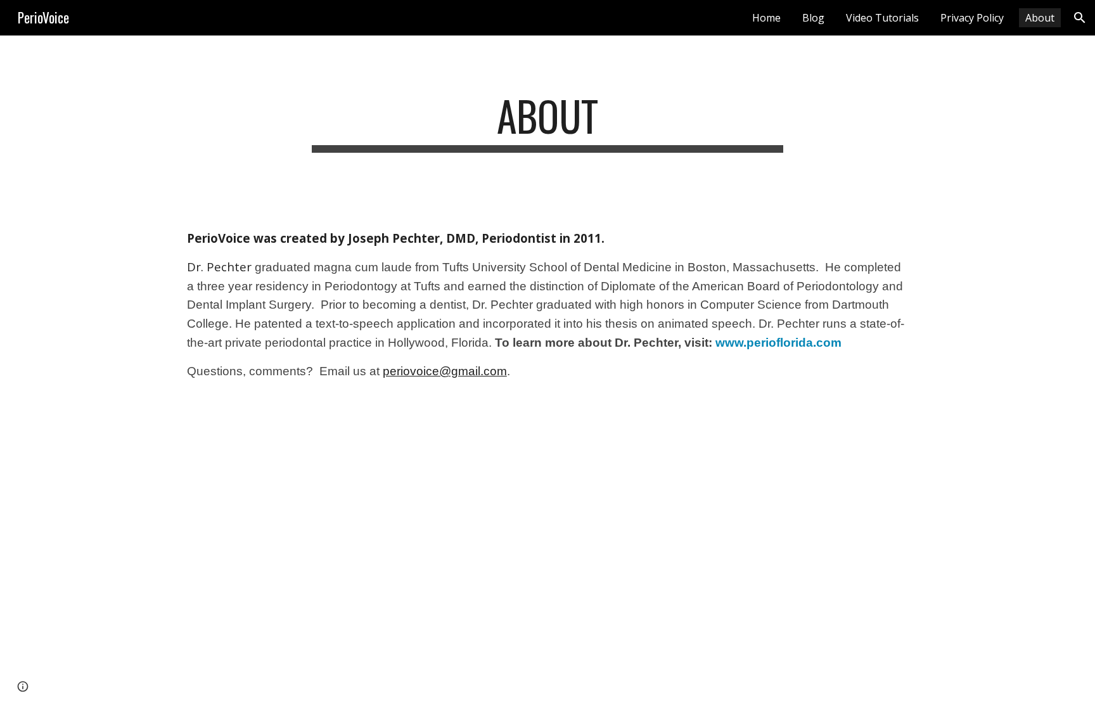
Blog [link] (813, 18)
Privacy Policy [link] (972, 18)
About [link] (1039, 18)
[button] (1080, 18)
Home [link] (766, 18)
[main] (547, 122)
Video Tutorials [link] (882, 18)
